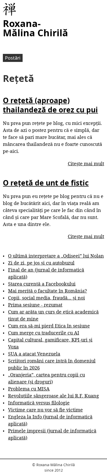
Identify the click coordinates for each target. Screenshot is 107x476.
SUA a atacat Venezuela (34, 354)
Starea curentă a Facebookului (42, 284)
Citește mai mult (86, 163)
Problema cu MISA (29, 389)
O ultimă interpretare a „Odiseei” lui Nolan (56, 256)
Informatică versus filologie (39, 403)
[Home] (9, 9)
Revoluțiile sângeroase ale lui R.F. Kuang (53, 396)
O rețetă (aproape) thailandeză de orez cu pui (50, 105)
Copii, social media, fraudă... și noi (46, 298)
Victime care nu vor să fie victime (45, 410)
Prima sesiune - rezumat (35, 305)
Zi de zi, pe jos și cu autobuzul (41, 263)
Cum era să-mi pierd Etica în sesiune (49, 326)
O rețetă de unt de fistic (46, 183)
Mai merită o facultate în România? (47, 291)
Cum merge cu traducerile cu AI (43, 333)
